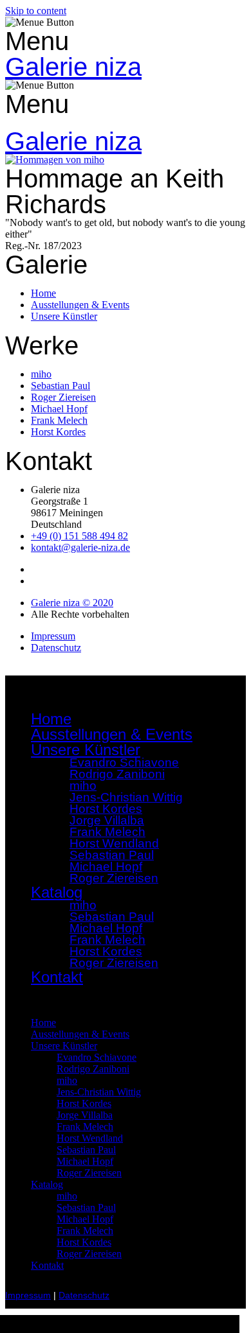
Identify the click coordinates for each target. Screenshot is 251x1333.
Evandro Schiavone (96, 1057)
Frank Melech (85, 1126)
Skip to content (35, 10)
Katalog (47, 1184)
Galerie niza (73, 67)
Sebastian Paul (86, 1149)
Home (51, 718)
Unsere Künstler (64, 1045)
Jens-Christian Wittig (99, 1091)
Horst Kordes (84, 1103)
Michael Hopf (85, 1161)
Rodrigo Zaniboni (117, 774)
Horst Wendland (90, 1138)
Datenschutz (84, 1295)
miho (67, 1080)
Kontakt (57, 977)
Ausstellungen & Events (111, 734)
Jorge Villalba (85, 1115)
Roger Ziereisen (114, 878)
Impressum (28, 1295)
